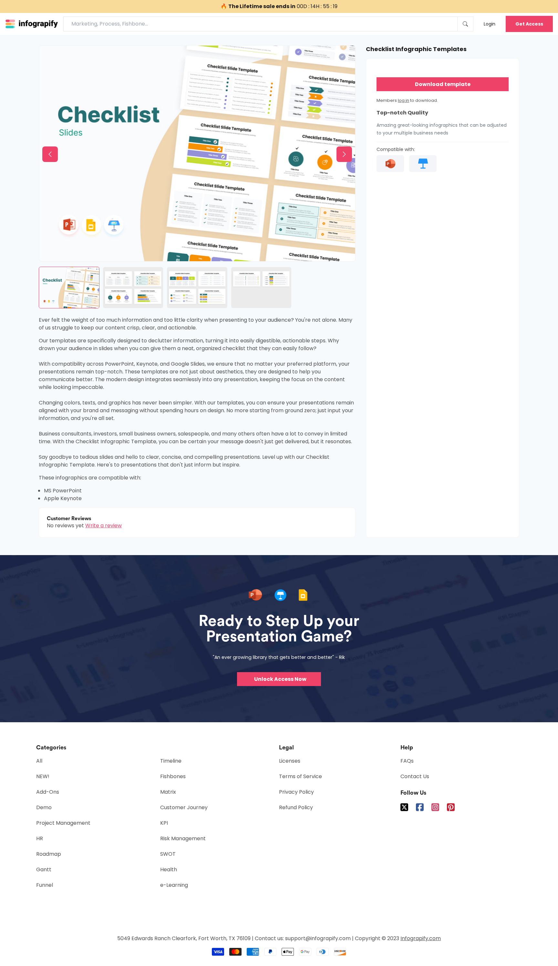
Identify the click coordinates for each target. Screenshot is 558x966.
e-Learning (174, 885)
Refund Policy (296, 807)
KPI (164, 823)
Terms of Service (300, 776)
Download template (442, 84)
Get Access (529, 24)
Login (489, 24)
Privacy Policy (296, 792)
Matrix (168, 792)
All (39, 761)
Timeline (170, 761)
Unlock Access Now (280, 679)
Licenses (289, 761)
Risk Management (183, 838)
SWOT (168, 854)
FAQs (407, 761)
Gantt (43, 869)
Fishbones (173, 776)
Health (168, 869)
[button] (50, 154)
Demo (44, 807)
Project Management (63, 823)
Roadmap (48, 854)
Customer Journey (184, 807)
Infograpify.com (420, 938)
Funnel (44, 885)
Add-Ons (47, 792)
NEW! (42, 776)
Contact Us (414, 776)
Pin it (57, 55)
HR (39, 838)
